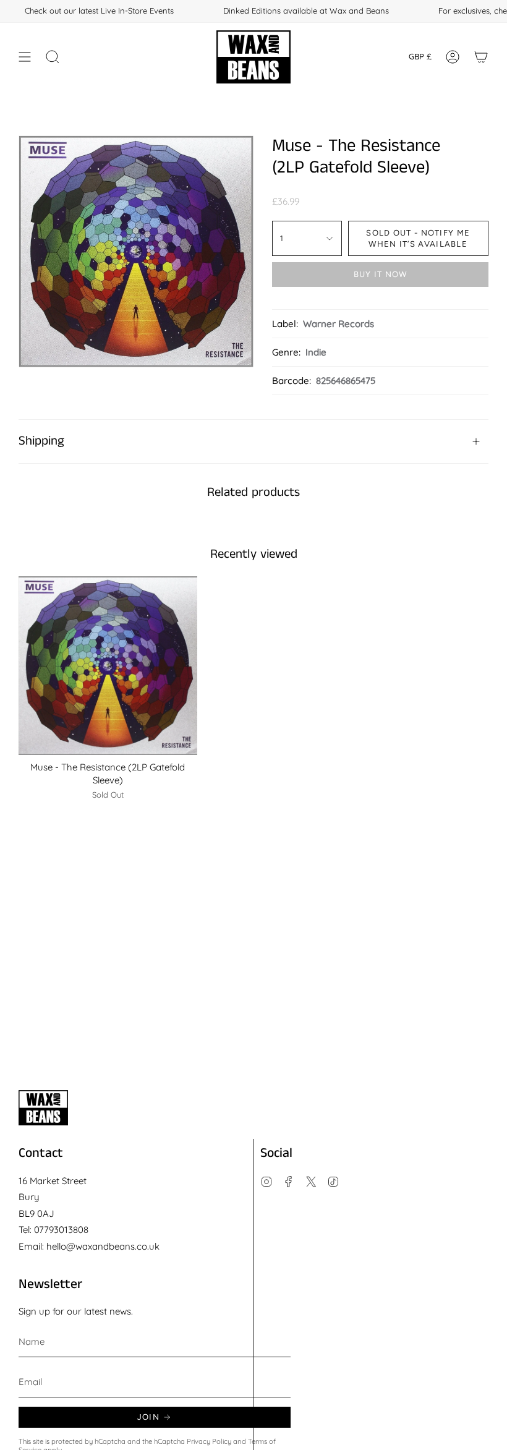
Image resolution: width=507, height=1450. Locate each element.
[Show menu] (24, 56)
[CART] (481, 56)
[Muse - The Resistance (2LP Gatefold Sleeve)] (108, 665)
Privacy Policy (209, 1441)
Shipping (41, 441)
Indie (315, 352)
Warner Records (338, 324)
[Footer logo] (43, 1107)
